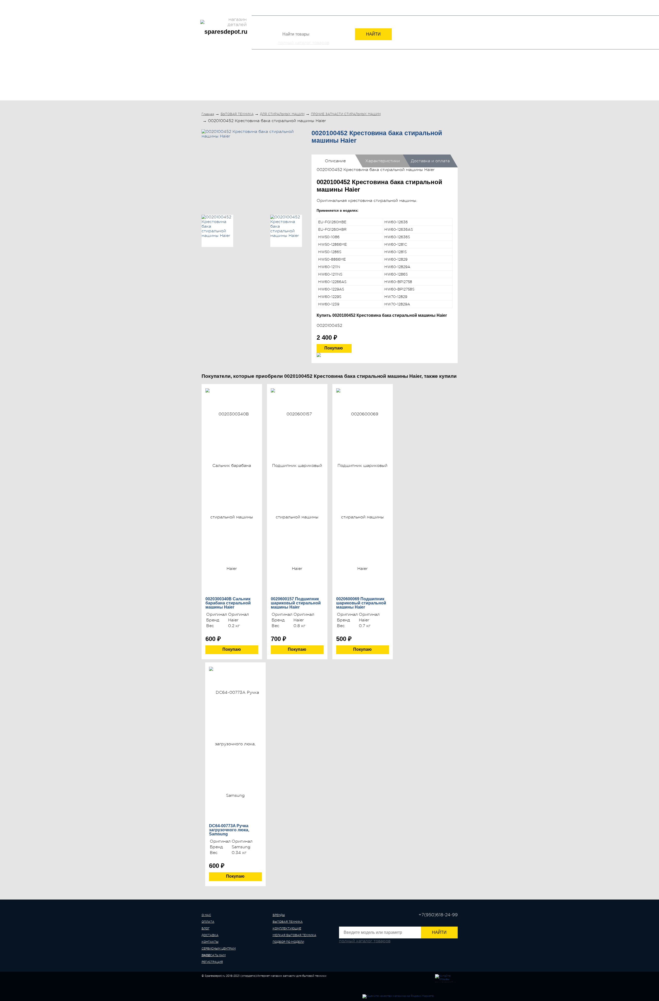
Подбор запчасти (328, 3)
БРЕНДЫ (215, 79)
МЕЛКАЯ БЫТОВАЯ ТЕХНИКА (370, 79)
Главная (208, 114)
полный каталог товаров (303, 42)
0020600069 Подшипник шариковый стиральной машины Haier (361, 603)
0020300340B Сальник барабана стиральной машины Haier (228, 603)
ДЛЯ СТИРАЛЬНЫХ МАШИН (282, 114)
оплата (208, 921)
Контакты (257, 3)
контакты (210, 942)
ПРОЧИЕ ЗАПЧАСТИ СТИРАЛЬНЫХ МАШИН (346, 114)
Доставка (238, 3)
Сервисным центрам (219, 11)
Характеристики (383, 161)
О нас (206, 3)
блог (206, 928)
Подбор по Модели (433, 79)
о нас (206, 915)
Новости (276, 3)
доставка (210, 935)
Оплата (220, 3)
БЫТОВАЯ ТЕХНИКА (257, 79)
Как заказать (298, 3)
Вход (425, 9)
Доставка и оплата (430, 161)
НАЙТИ (373, 34)
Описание (335, 161)
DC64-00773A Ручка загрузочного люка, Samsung (229, 830)
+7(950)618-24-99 (395, 8)
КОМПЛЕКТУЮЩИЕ (309, 79)
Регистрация (447, 9)
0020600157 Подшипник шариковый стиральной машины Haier (296, 603)
